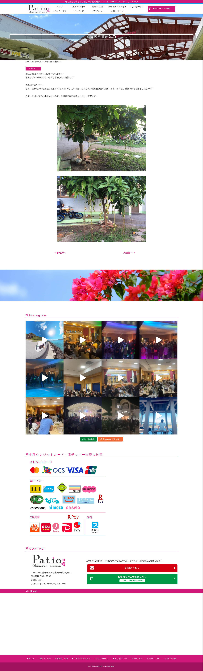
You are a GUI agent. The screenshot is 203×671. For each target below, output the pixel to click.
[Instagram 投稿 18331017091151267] (120, 415)
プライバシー (98, 11)
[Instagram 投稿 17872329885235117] (120, 340)
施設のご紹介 (78, 7)
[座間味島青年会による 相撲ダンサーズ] (45, 378)
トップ (59, 7)
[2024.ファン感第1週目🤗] (83, 415)
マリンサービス (137, 7)
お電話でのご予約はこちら (132, 579)
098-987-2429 (161, 8)
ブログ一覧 (79, 11)
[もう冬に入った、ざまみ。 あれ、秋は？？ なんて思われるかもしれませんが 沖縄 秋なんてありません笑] (45, 340)
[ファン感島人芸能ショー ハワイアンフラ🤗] (158, 378)
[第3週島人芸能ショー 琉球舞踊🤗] (45, 415)
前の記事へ (61, 253)
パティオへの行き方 (117, 7)
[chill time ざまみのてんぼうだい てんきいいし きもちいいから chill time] (158, 415)
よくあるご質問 (59, 11)
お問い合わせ (117, 11)
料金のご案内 (98, 7)
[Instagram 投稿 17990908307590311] (158, 340)
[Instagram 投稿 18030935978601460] (83, 340)
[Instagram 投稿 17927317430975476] (120, 378)
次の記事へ (127, 253)
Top (27, 61)
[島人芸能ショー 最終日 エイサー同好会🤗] (83, 378)
